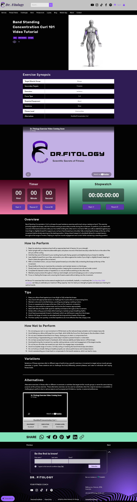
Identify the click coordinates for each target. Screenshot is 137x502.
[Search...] (51, 5)
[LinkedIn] (75, 437)
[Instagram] (97, 5)
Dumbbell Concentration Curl (79, 116)
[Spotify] (110, 5)
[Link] (82, 437)
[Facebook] (106, 5)
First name (38, 457)
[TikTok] (101, 5)
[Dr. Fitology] (3, 5)
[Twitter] (68, 437)
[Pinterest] (61, 437)
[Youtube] (92, 5)
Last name (55, 457)
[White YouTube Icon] (31, 490)
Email (70, 457)
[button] (124, 4)
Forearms (79, 86)
